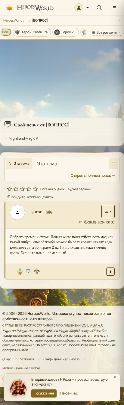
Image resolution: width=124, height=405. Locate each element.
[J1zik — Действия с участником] (108, 211)
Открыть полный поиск (91, 175)
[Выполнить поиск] (113, 163)
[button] (81, 7)
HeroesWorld (12, 20)
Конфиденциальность (62, 359)
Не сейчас (69, 393)
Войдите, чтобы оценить (31, 197)
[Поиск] (99, 7)
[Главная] (29, 8)
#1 (80, 222)
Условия (27, 359)
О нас (6, 359)
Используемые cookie (21, 368)
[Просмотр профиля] (19, 212)
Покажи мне (44, 393)
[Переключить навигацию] (114, 7)
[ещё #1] (110, 272)
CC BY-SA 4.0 (93, 325)
